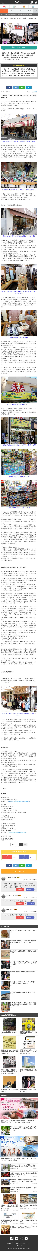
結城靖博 (34, 92)
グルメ (21, 10)
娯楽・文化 (29, 10)
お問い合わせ (19, 1245)
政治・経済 (12, 10)
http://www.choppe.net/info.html (17, 832)
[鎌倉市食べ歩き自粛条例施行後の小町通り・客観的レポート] (29, 87)
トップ (4, 10)
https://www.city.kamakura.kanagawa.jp (19, 801)
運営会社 (9, 1243)
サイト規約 (15, 1243)
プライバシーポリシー (25, 1243)
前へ (13, 844)
